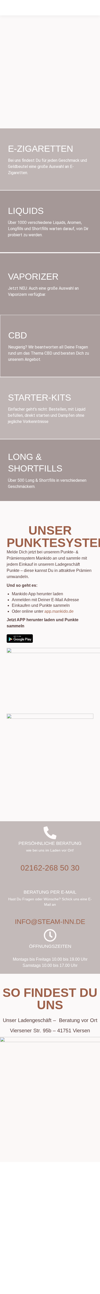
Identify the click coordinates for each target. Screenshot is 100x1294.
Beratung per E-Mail (50, 892)
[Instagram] (56, 1255)
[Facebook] (41, 1255)
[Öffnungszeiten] (50, 935)
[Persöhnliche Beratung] (50, 832)
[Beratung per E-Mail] (50, 881)
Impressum (38, 1289)
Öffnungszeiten (50, 946)
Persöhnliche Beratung (50, 843)
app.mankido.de (59, 611)
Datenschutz (61, 1289)
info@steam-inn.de (50, 921)
